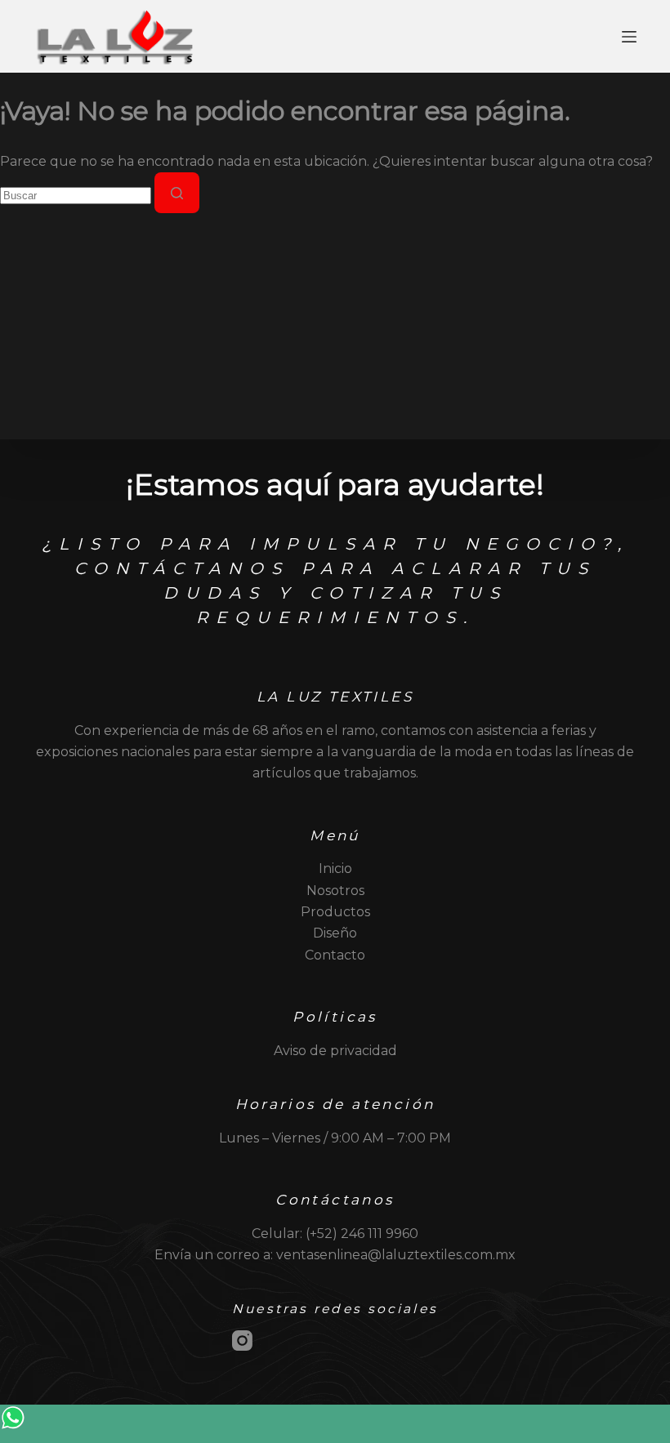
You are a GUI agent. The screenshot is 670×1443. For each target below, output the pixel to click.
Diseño (335, 933)
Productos (335, 912)
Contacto (335, 955)
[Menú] (629, 36)
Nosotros (335, 890)
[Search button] (176, 192)
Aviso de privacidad (335, 1050)
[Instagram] (242, 1340)
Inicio (335, 868)
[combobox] (75, 195)
